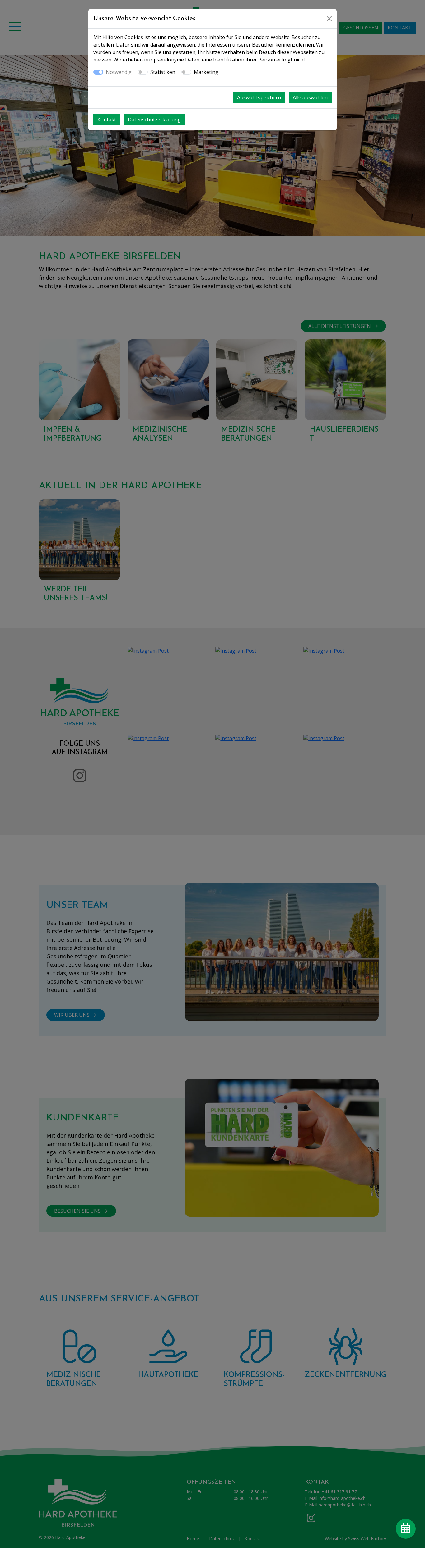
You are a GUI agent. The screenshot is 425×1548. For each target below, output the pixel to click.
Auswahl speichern (259, 97)
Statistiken (162, 72)
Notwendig (119, 72)
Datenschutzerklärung (154, 119)
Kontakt (106, 119)
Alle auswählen (310, 97)
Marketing (206, 72)
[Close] (329, 19)
